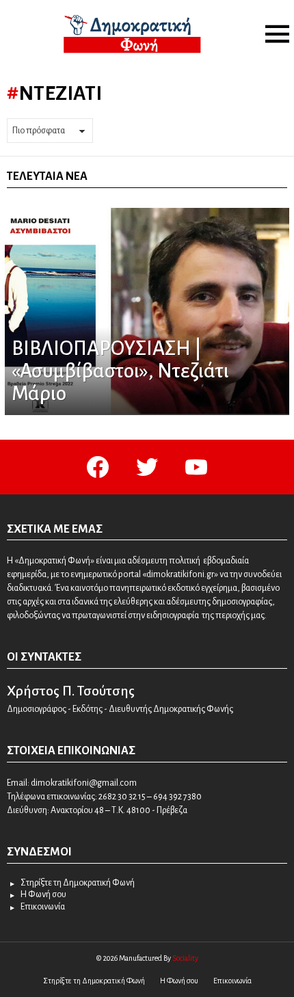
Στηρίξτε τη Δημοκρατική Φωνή (78, 883)
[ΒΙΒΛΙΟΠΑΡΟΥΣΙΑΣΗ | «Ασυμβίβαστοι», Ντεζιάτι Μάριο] (147, 310)
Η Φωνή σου (43, 894)
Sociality (185, 958)
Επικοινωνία (43, 907)
